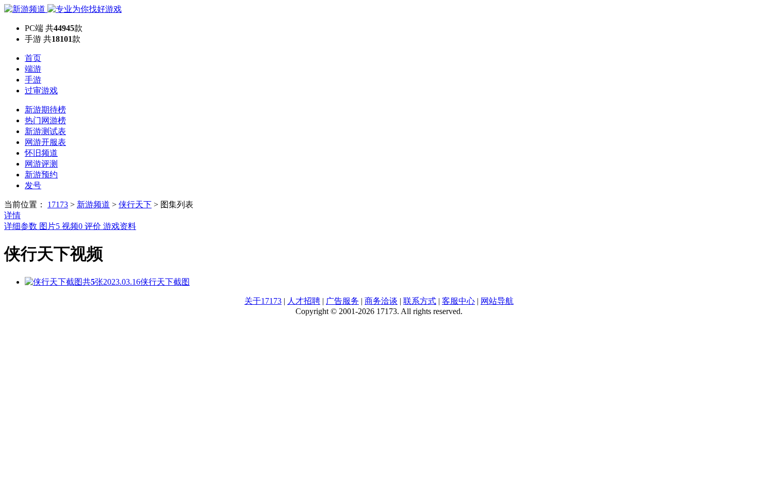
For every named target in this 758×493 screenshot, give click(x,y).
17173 (57, 204)
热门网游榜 (45, 120)
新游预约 (41, 174)
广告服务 (342, 301)
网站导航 (497, 301)
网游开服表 (45, 142)
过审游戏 (41, 90)
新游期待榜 (45, 109)
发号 (33, 185)
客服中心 (458, 301)
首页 (33, 58)
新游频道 (93, 204)
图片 (49, 226)
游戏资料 (119, 226)
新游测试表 (45, 131)
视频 (72, 226)
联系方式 (419, 301)
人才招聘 (303, 301)
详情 (12, 215)
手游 (33, 79)
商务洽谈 (381, 301)
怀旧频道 (41, 153)
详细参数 (21, 226)
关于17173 (263, 301)
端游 (33, 68)
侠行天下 (135, 204)
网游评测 (41, 163)
